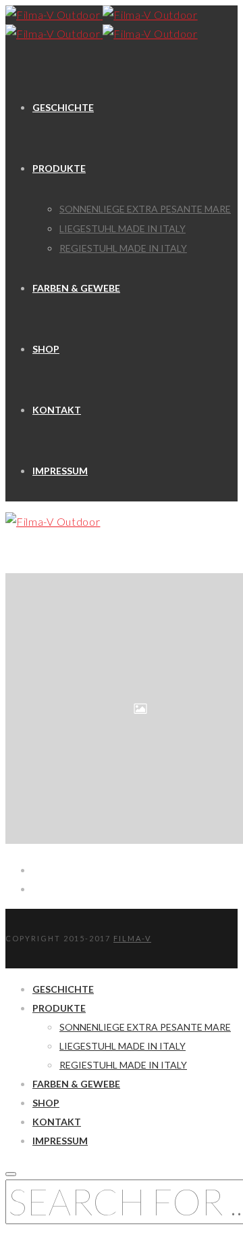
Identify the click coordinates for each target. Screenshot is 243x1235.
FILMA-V (132, 938)
